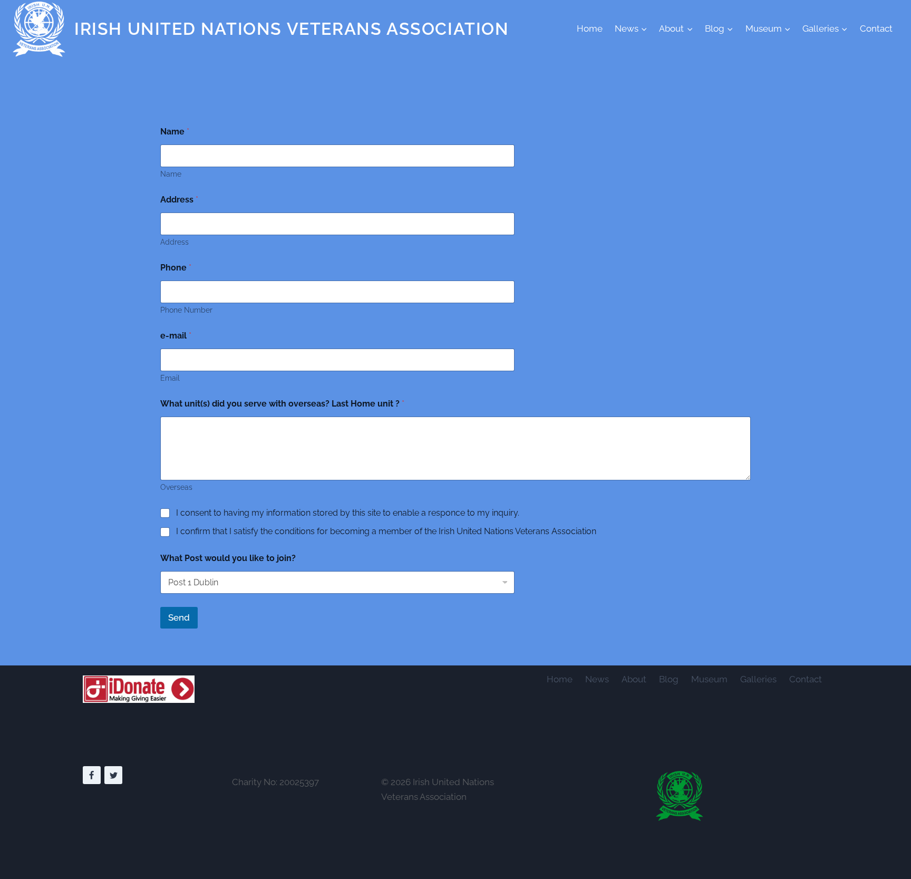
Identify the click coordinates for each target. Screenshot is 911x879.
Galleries (758, 679)
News (597, 679)
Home (590, 28)
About (634, 679)
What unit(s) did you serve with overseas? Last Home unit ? (282, 404)
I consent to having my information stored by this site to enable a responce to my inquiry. (347, 513)
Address (179, 200)
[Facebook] (92, 775)
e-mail (175, 336)
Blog (669, 679)
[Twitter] (113, 775)
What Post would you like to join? (228, 558)
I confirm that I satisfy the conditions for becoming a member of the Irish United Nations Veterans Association (386, 531)
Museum (709, 679)
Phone (175, 268)
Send (179, 617)
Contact (876, 28)
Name (174, 132)
